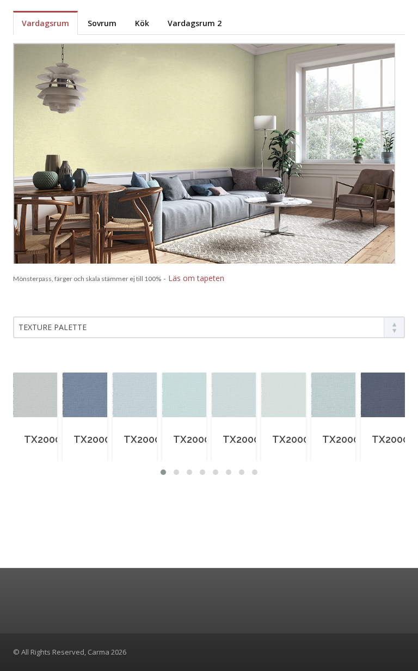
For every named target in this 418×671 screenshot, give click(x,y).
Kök (142, 23)
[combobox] (209, 327)
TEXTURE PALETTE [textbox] (53, 327)
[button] (163, 472)
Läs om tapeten (196, 278)
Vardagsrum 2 (195, 23)
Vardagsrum (45, 23)
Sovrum (102, 23)
